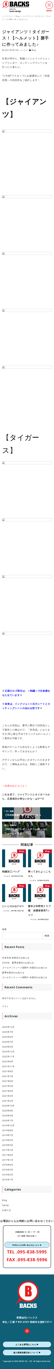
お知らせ (6, 1210)
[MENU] (49, 5)
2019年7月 (7, 1135)
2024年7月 (7, 1041)
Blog (34, 50)
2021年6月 (7, 1081)
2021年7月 (7, 1076)
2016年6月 (7, 1164)
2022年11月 (8, 1056)
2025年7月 (7, 1031)
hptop (5, 1205)
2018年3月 (7, 1145)
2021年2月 (7, 1100)
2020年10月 (8, 1105)
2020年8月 (7, 1110)
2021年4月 (7, 1091)
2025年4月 (7, 1036)
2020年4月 (7, 1115)
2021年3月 (7, 1095)
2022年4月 (7, 1061)
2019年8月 (7, 1130)
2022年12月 (8, 1051)
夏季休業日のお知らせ (13, 972)
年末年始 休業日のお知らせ (15, 957)
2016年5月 (7, 1169)
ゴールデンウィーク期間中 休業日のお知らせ (24, 967)
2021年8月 (7, 1071)
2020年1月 (7, 1120)
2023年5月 (7, 1046)
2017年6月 (7, 1154)
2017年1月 (7, 1159)
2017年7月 (7, 1150)
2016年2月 (7, 1174)
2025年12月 (8, 1027)
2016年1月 (7, 1179)
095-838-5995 (32, 1252)
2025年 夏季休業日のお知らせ (18, 962)
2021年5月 (7, 1086)
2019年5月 (7, 1140)
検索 (4, 929)
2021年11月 (8, 1066)
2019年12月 (8, 1125)
